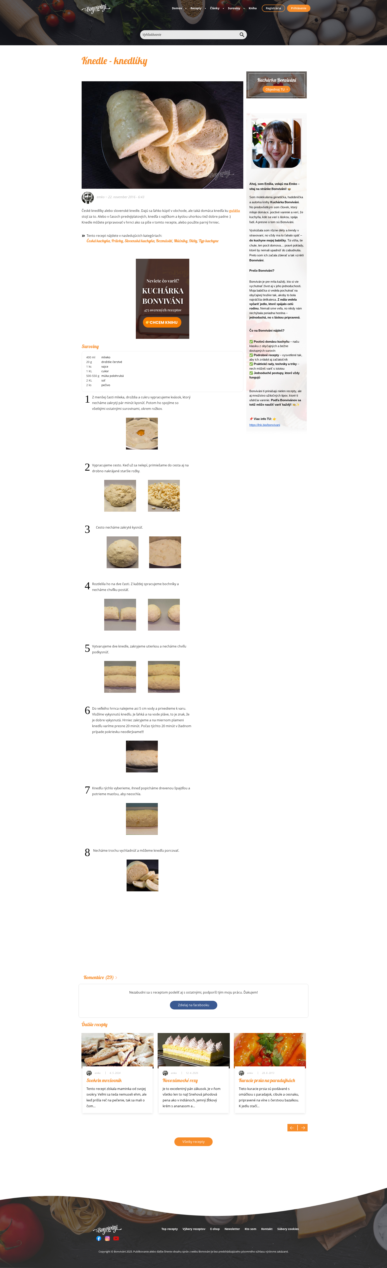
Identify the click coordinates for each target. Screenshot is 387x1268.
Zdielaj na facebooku (193, 1005)
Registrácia (273, 8)
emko (101, 197)
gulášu (234, 210)
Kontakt (267, 1229)
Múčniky (180, 240)
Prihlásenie (298, 8)
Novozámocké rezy (180, 1080)
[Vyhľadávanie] (242, 34)
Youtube (116, 1238)
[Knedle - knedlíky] (162, 129)
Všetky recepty (193, 1141)
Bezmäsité (164, 240)
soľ (103, 380)
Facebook (99, 1238)
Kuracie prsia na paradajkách (267, 1080)
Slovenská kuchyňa (139, 240)
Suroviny (234, 8)
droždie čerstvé (111, 362)
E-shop (215, 1229)
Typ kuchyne (208, 240)
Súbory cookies (288, 1229)
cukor (105, 371)
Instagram (107, 1238)
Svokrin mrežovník (104, 1080)
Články (215, 8)
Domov (177, 8)
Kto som (250, 1229)
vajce (104, 366)
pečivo (105, 385)
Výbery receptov (194, 1229)
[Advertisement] (162, 939)
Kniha (253, 8)
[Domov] (96, 9)
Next (303, 1127)
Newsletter (232, 1229)
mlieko (105, 357)
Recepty (196, 8)
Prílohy (117, 240)
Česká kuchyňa (98, 240)
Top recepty (169, 1229)
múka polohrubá (112, 376)
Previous (292, 1127)
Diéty (193, 240)
